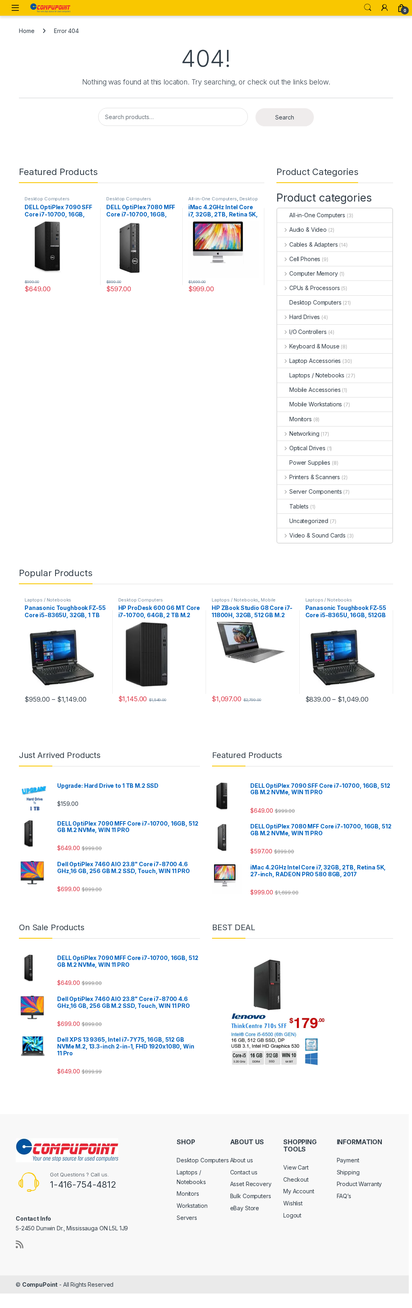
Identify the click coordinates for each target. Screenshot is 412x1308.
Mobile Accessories (314, 389)
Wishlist (293, 1203)
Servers (187, 1217)
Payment (348, 1160)
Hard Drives (304, 316)
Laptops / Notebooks (316, 375)
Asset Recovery (251, 1183)
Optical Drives (307, 448)
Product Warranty (359, 1183)
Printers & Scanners (314, 477)
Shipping (348, 1172)
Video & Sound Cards (317, 535)
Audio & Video (308, 229)
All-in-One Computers (212, 199)
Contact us (244, 1172)
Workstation (192, 1205)
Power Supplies (309, 462)
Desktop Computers (47, 199)
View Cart (296, 1167)
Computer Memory (313, 273)
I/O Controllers (308, 331)
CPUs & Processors (314, 287)
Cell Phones (304, 258)
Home (26, 30)
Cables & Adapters (313, 244)
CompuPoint (40, 1284)
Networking (304, 433)
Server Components (315, 491)
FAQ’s (344, 1196)
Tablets (299, 506)
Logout (292, 1215)
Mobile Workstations (315, 404)
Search (367, 7)
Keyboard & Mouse (314, 346)
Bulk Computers (250, 1196)
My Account (298, 1191)
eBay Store (245, 1208)
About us (241, 1160)
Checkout (296, 1179)
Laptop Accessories (315, 360)
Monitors (300, 419)
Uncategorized (308, 520)
